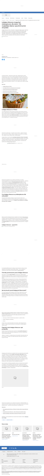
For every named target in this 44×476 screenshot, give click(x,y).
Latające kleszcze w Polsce (7, 86)
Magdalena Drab (4, 56)
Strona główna (3, 20)
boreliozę (12, 282)
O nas (15, 451)
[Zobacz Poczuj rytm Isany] (17, 429)
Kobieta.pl (24, 459)
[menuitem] (3, 18)
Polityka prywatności (10, 451)
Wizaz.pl (13, 462)
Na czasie (3, 12)
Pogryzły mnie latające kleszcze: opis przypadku (10, 92)
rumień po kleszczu (21, 270)
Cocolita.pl (24, 462)
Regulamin (3, 451)
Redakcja (19, 451)
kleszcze (19, 112)
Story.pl (34, 462)
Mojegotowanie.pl (35, 459)
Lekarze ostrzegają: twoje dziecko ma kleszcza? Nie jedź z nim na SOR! (14, 413)
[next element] (42, 435)
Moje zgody (23, 451)
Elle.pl (2, 459)
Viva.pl (2, 462)
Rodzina (7, 20)
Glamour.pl (13, 459)
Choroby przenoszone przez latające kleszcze (10, 89)
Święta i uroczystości (12, 20)
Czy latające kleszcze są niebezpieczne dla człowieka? (11, 87)
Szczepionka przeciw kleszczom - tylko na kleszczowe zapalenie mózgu (14, 411)
